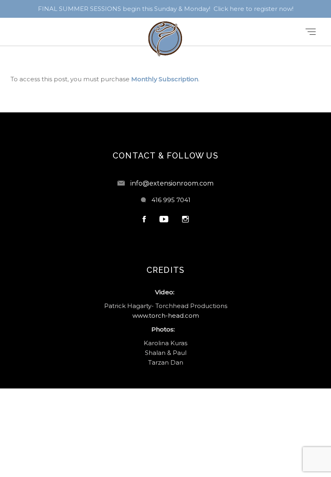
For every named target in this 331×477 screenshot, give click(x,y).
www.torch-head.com (165, 315)
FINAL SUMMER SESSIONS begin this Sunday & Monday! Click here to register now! (165, 9)
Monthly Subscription (164, 79)
